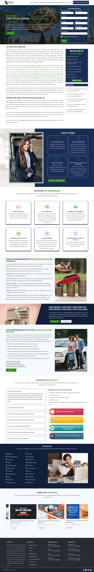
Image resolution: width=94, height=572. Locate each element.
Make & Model (78, 10)
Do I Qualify (51, 2)
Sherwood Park (44, 69)
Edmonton (9, 69)
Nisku (50, 69)
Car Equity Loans (27, 78)
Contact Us (69, 2)
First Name (64, 21)
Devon (54, 71)
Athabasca (28, 74)
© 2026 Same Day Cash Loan (9, 570)
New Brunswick (33, 556)
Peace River (60, 71)
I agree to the (70, 36)
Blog (64, 2)
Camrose (12, 71)
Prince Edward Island (34, 559)
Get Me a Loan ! (76, 80)
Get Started (66, 321)
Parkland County (20, 69)
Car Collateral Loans (51, 78)
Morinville (9, 74)
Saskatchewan (32, 553)
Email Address (64, 26)
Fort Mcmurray (48, 71)
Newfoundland (32, 564)
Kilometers (63, 16)
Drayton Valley (16, 74)
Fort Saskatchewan (58, 67)
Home (31, 2)
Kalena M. (16, 524)
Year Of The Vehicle (65, 10)
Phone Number (78, 26)
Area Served (58, 2)
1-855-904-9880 (56, 546)
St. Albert (36, 69)
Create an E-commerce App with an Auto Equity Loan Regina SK (54, 521)
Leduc (14, 69)
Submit (64, 41)
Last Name (77, 21)
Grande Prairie (11, 482)
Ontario (31, 550)
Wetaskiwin (18, 71)
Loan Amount (64, 31)
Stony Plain (56, 69)
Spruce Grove (29, 69)
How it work (43, 2)
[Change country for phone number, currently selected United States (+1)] (77, 28)
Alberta (31, 548)
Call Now (10, 33)
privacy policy (73, 36)
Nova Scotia (32, 562)
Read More (16, 527)
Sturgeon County (33, 71)
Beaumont (49, 67)
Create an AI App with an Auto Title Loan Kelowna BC (24, 521)
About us (36, 2)
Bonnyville (25, 71)
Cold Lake (41, 71)
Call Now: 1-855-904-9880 (81, 2)
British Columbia (33, 545)
